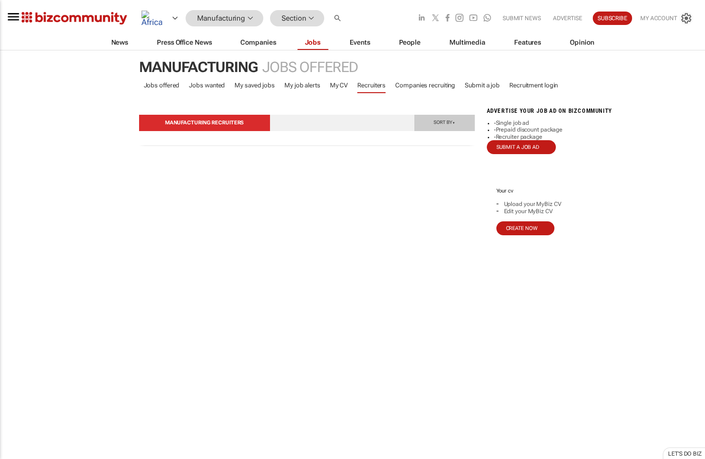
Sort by (444, 122)
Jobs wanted (207, 85)
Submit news (522, 18)
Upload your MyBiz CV (533, 204)
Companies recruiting (425, 85)
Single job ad (512, 123)
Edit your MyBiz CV (528, 211)
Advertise (567, 18)
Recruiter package (519, 136)
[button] (338, 18)
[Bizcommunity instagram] (459, 18)
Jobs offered (162, 85)
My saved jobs (255, 85)
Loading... (18, 449)
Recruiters (371, 85)
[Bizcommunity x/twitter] (435, 18)
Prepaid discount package (529, 129)
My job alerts (302, 85)
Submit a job (482, 85)
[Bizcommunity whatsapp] (487, 18)
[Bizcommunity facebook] (447, 18)
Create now (522, 228)
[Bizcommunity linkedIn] (421, 18)
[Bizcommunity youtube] (473, 18)
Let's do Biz (685, 453)
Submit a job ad (518, 147)
